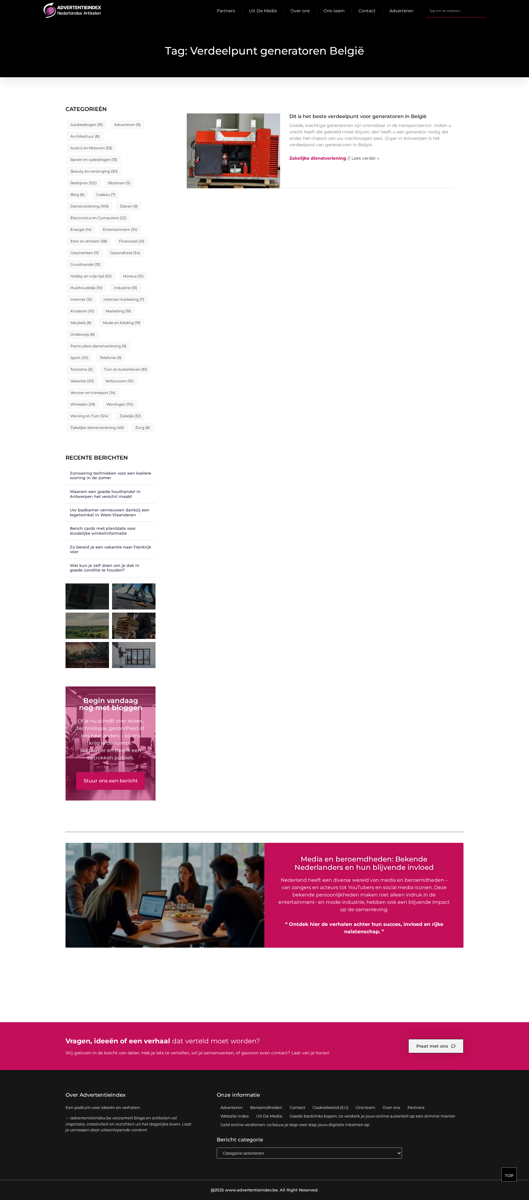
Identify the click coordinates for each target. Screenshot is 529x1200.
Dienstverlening (89, 206)
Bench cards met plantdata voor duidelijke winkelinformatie (103, 531)
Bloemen (119, 183)
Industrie (125, 287)
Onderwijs (82, 334)
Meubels (81, 322)
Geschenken (84, 252)
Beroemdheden (266, 1107)
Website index (234, 1116)
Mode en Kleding (122, 322)
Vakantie (82, 381)
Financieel (131, 241)
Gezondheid (125, 252)
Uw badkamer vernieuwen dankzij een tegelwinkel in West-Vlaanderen (109, 512)
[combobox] (456, 10)
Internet (81, 299)
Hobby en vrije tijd (91, 276)
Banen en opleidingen (93, 159)
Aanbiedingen (86, 124)
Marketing (118, 311)
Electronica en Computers (98, 218)
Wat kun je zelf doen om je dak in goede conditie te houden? (104, 568)
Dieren (129, 206)
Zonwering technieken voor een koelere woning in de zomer (110, 475)
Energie (81, 229)
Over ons (300, 10)
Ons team (334, 10)
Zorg (142, 427)
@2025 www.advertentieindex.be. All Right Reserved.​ (264, 1189)
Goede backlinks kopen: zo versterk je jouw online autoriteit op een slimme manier (372, 1116)
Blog (77, 194)
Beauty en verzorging (94, 171)
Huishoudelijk (86, 287)
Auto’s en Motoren (91, 148)
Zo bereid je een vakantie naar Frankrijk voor (110, 549)
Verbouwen (119, 381)
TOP (509, 1175)
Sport (79, 357)
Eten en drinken (88, 241)
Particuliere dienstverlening (98, 346)
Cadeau (105, 194)
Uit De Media (263, 10)
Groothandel (85, 264)
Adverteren (401, 10)
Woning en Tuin (89, 416)
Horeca (133, 276)
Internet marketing (123, 299)
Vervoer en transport (92, 392)
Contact (367, 10)
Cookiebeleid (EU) (330, 1107)
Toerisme (81, 369)
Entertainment (120, 229)
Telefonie (111, 357)
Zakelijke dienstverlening (97, 427)
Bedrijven (83, 183)
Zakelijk (130, 416)
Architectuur (85, 136)
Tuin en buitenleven (125, 369)
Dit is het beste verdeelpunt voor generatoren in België (357, 116)
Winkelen (82, 404)
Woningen (120, 404)
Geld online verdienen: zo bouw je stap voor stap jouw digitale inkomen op (295, 1124)
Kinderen (82, 311)
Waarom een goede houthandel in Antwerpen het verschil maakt (105, 494)
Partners (226, 10)
